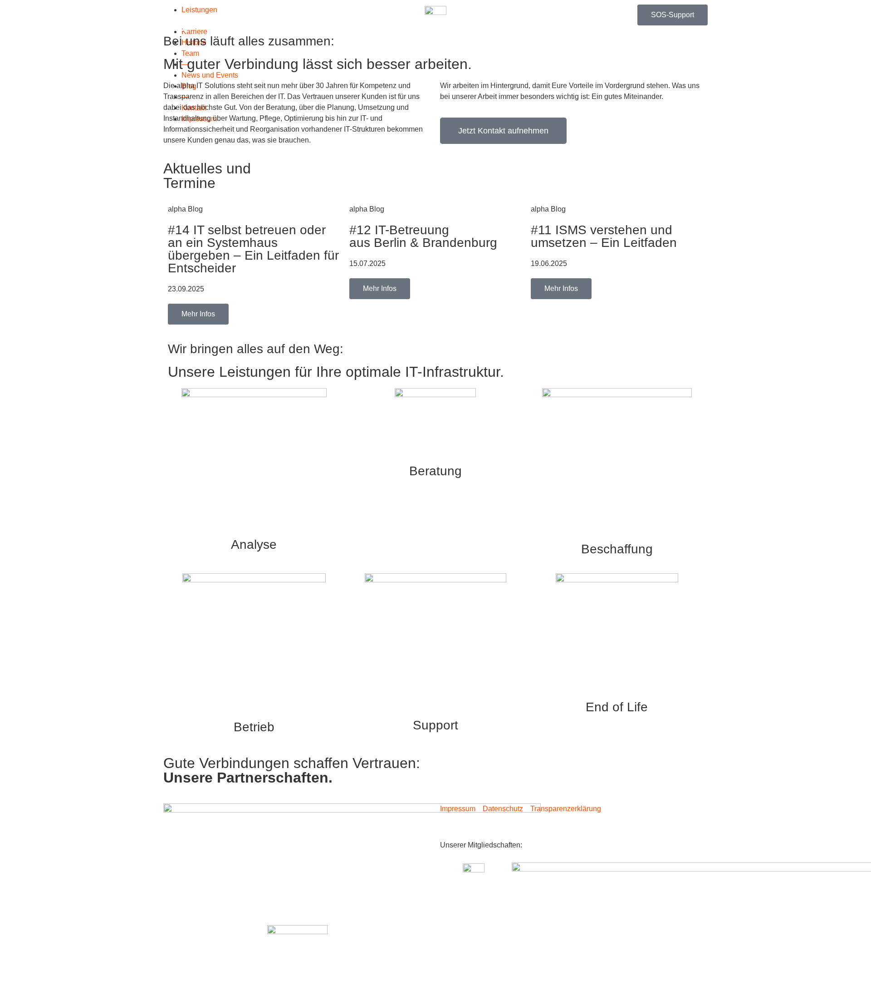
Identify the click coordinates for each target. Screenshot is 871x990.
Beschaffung (617, 549)
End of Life (617, 707)
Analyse (254, 544)
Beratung (435, 471)
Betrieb (254, 727)
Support (435, 725)
